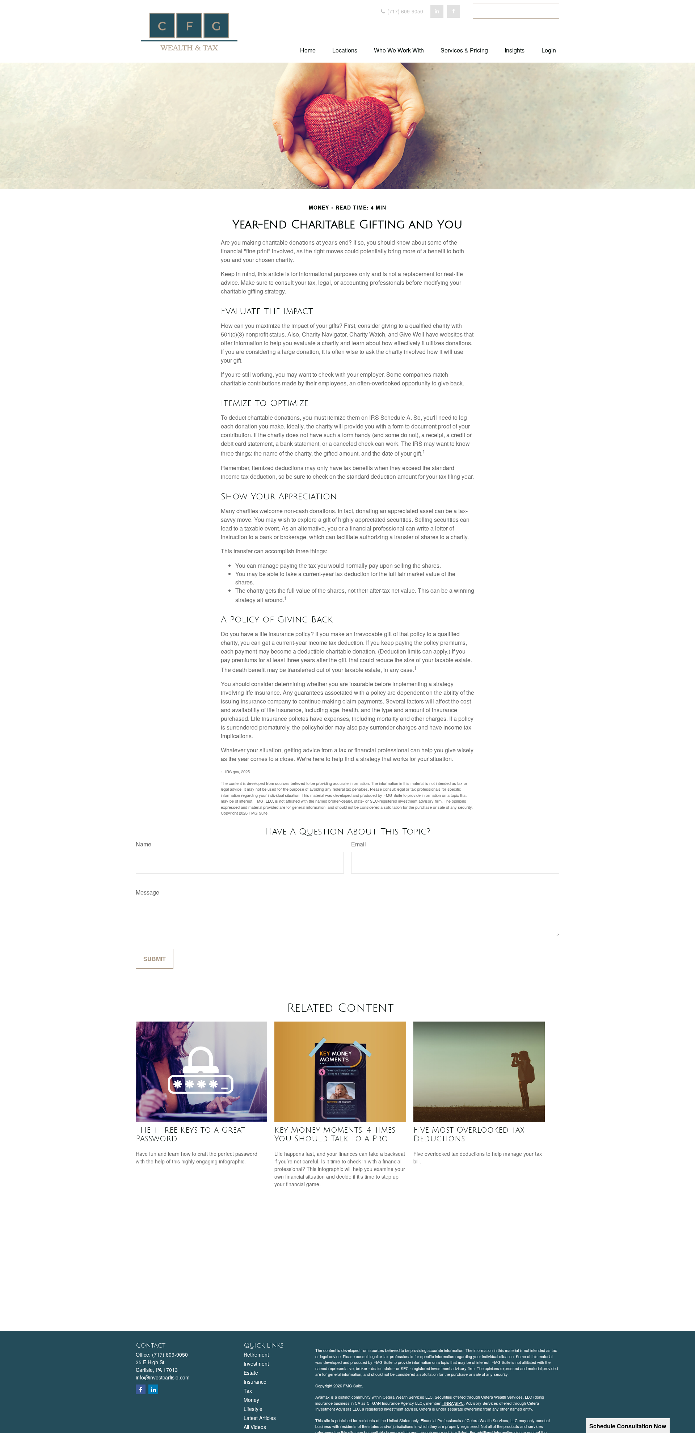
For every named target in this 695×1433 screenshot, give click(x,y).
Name (143, 844)
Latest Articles (260, 1417)
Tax (248, 1390)
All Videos (255, 1426)
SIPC (459, 1403)
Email (358, 844)
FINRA (448, 1403)
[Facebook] (453, 11)
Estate (251, 1372)
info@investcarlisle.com (163, 1377)
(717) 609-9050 (404, 11)
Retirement (256, 1354)
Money (251, 1399)
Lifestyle (253, 1408)
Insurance (255, 1381)
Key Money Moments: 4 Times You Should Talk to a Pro (334, 1134)
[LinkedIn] (436, 11)
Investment (256, 1363)
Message (147, 892)
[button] (308, 49)
